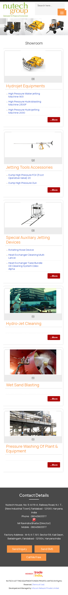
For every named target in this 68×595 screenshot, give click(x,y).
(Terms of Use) (38, 584)
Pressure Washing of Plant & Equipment (32, 448)
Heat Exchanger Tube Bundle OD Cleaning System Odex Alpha (25, 266)
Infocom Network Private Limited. (45, 588)
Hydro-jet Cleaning (23, 323)
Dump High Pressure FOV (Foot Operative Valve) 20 (26, 176)
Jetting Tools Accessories (29, 167)
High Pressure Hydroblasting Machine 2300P (24, 103)
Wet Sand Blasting (22, 384)
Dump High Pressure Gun (22, 183)
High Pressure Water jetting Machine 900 (24, 95)
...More (54, 119)
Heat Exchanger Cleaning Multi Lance (26, 256)
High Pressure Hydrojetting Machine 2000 (23, 111)
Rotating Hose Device (21, 250)
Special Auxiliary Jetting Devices (28, 240)
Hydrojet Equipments (25, 85)
